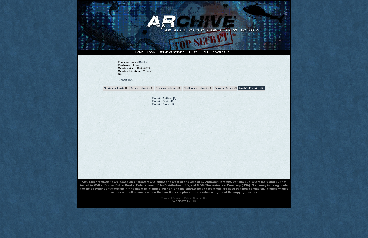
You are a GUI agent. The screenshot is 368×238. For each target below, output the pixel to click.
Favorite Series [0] (163, 101)
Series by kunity (140, 88)
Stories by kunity (114, 88)
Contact (144, 62)
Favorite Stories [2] (163, 104)
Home (139, 52)
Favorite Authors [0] (164, 98)
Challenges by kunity (196, 88)
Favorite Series (224, 88)
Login (151, 52)
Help (205, 52)
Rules (193, 52)
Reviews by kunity (167, 88)
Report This (126, 80)
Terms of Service (172, 52)
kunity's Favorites (250, 88)
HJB (193, 201)
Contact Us (221, 52)
